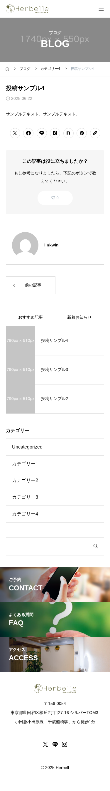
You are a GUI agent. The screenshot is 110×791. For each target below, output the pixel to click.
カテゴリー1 (25, 463)
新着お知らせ (79, 317)
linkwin (51, 245)
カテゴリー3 (25, 497)
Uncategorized (27, 446)
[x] (45, 744)
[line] (55, 744)
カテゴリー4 (25, 513)
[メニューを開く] (101, 9)
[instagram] (64, 744)
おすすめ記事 (30, 317)
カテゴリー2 (25, 480)
